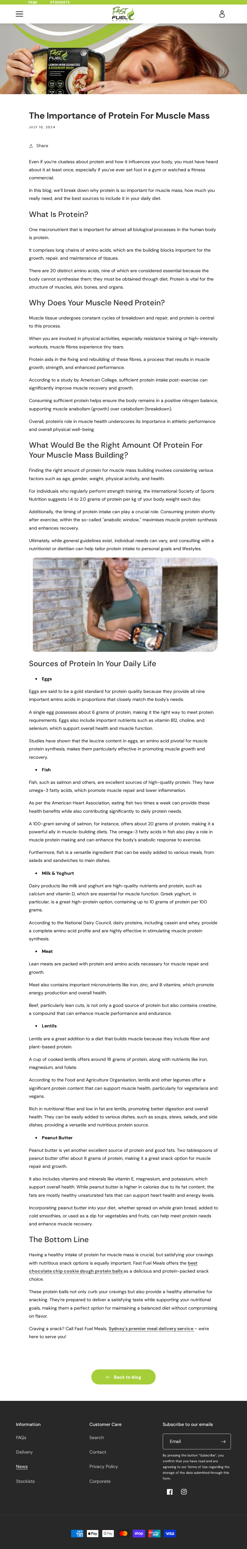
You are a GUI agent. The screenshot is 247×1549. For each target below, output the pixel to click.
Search (96, 1437)
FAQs (32, 2)
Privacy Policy (103, 1466)
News (22, 1466)
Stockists (60, 2)
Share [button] (42, 145)
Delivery (24, 1452)
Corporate (100, 1481)
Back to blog (127, 1377)
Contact (97, 1452)
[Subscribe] (223, 1441)
